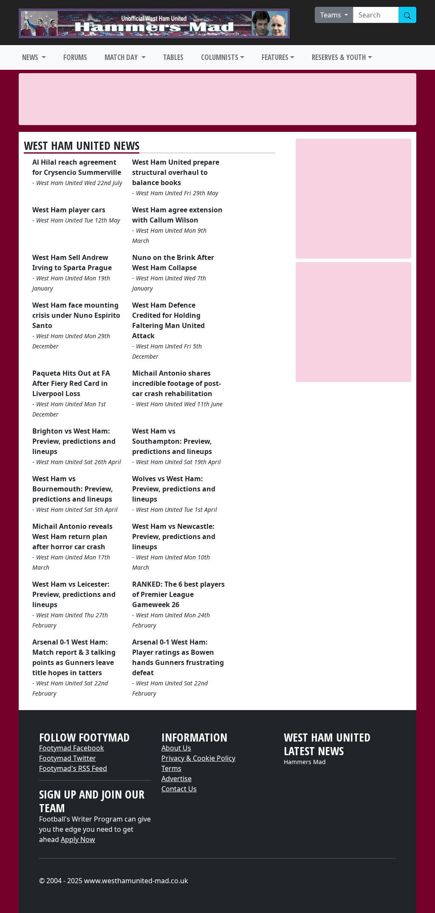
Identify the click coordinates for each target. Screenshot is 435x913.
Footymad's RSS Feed (73, 768)
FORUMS (75, 57)
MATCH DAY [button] (122, 57)
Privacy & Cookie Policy (198, 758)
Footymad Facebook (71, 748)
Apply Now (78, 839)
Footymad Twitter (67, 758)
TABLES (173, 57)
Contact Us (179, 788)
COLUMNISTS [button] (219, 57)
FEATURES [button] (275, 57)
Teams (331, 15)
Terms (171, 768)
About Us (176, 748)
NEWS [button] (31, 57)
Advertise (176, 778)
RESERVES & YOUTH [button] (339, 57)
